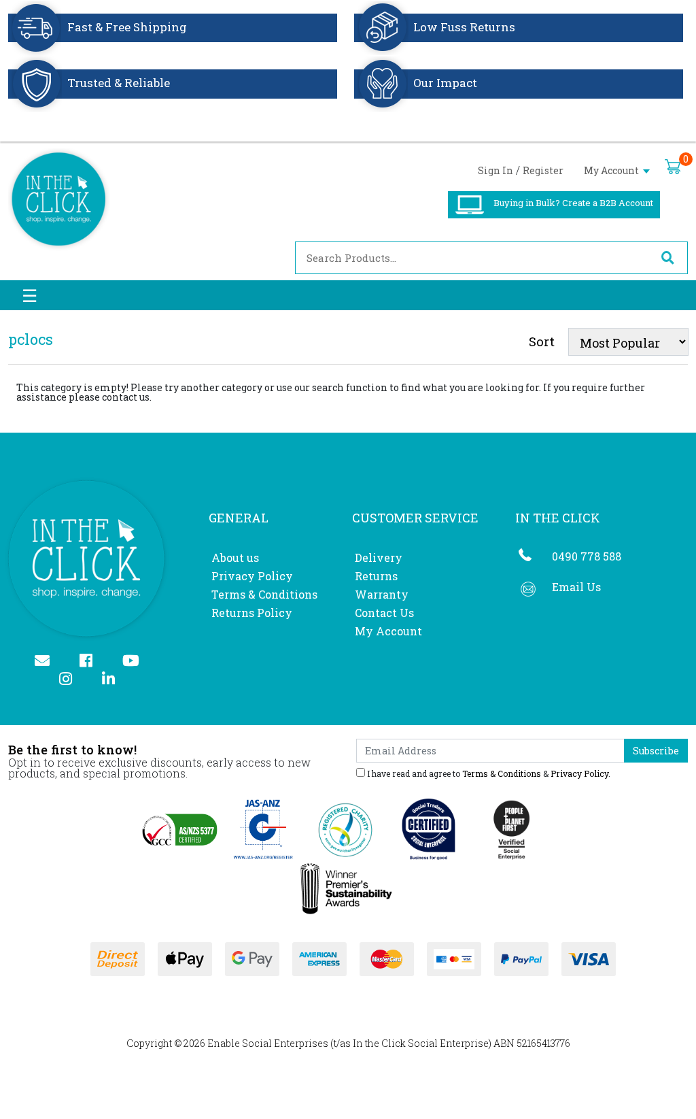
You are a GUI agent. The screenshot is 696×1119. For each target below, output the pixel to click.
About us (235, 557)
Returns (376, 576)
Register (543, 170)
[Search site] (667, 257)
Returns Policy (251, 612)
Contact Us (384, 612)
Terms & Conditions (264, 594)
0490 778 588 (586, 556)
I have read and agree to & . (487, 773)
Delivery (378, 557)
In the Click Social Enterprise (421, 1043)
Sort (542, 341)
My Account (612, 170)
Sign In (495, 170)
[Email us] (48, 661)
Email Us (576, 587)
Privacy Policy (252, 576)
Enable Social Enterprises (267, 1043)
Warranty (381, 594)
